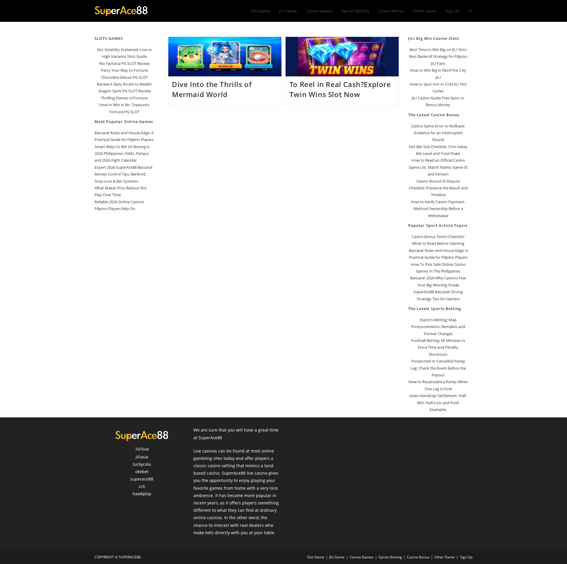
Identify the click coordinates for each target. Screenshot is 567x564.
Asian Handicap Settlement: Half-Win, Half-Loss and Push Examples (438, 402)
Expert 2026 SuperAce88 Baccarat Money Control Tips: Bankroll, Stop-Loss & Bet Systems (123, 174)
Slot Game (315, 557)
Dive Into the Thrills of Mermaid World (212, 89)
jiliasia (142, 457)
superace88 (141, 479)
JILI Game (337, 557)
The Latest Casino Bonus (433, 114)
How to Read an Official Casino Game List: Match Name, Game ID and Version (438, 167)
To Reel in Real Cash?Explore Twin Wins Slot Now (340, 89)
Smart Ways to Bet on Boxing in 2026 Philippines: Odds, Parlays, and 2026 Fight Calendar (122, 153)
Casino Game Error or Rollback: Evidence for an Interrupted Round (438, 132)
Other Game (444, 557)
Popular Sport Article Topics (437, 225)
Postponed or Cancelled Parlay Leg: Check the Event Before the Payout (438, 368)
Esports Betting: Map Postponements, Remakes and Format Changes (438, 326)
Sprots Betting (390, 557)
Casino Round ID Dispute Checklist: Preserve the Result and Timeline (438, 188)
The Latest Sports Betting (434, 308)
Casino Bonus (418, 557)
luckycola (142, 464)
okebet (142, 471)
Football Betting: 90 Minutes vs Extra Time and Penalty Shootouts (438, 347)
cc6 (142, 486)
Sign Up (466, 557)
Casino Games (362, 557)
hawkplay (142, 493)
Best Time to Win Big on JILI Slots (438, 49)
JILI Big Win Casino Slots (433, 38)
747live (142, 449)
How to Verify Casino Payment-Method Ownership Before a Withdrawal (438, 208)
